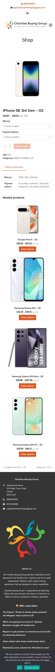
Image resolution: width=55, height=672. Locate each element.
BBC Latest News (29, 606)
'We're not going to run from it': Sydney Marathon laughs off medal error (22, 623)
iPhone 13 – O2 (43, 467)
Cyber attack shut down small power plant (24, 641)
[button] (50, 25)
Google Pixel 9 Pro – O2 (14, 467)
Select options (27, 249)
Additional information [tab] (14, 167)
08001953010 (29, 4)
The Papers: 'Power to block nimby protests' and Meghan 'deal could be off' (25, 614)
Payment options (10, 132)
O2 (32, 158)
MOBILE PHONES (22, 158)
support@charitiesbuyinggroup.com (28, 7)
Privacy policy (31, 667)
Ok (19, 667)
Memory (6, 121)
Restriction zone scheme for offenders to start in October (26, 649)
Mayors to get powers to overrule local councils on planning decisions (27, 633)
